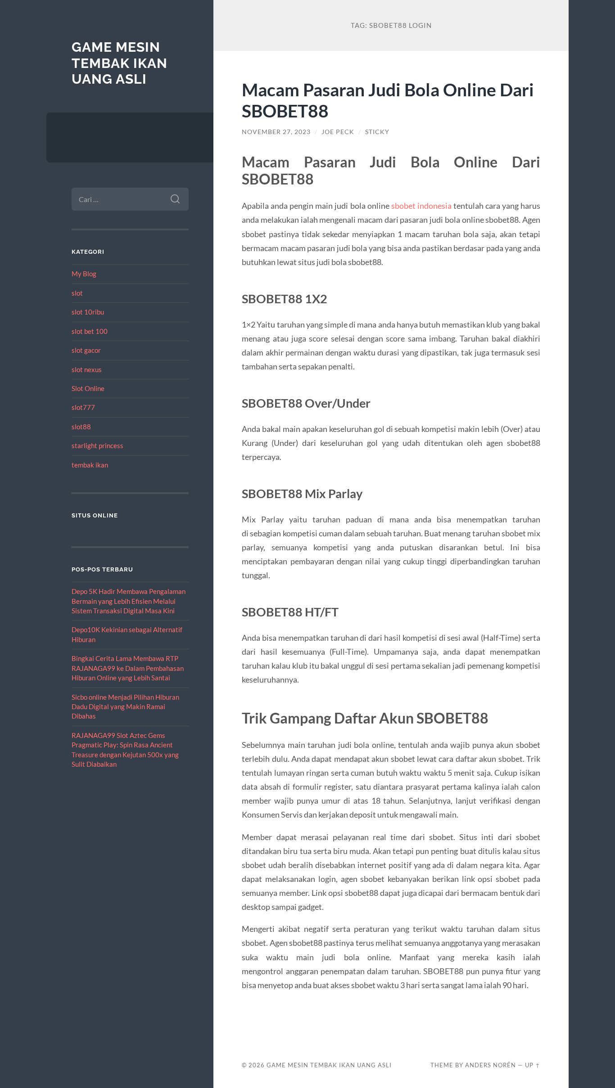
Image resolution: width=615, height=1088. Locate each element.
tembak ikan (90, 465)
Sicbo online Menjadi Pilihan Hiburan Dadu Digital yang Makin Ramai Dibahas (125, 706)
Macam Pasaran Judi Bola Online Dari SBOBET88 (388, 100)
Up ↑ (532, 1065)
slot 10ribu (88, 312)
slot (77, 293)
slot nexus (87, 369)
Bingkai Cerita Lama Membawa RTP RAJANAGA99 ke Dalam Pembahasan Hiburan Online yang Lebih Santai (128, 668)
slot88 (81, 427)
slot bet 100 (90, 331)
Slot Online (88, 388)
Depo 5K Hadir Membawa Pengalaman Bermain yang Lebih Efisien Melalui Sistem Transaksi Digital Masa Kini (128, 601)
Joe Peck (337, 131)
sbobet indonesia (421, 206)
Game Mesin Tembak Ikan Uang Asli (119, 63)
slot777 (83, 407)
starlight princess (97, 445)
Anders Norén (490, 1065)
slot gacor (86, 350)
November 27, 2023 (276, 131)
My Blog (84, 274)
